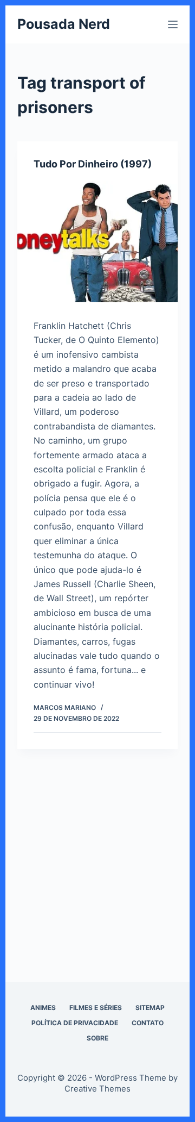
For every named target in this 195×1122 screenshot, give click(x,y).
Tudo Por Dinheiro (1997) (93, 164)
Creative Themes (97, 1088)
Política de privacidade (74, 1023)
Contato (148, 1023)
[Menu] (173, 24)
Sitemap (150, 1007)
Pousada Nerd (63, 24)
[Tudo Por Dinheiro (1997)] (97, 241)
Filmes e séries (95, 1007)
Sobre (97, 1038)
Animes (43, 1007)
